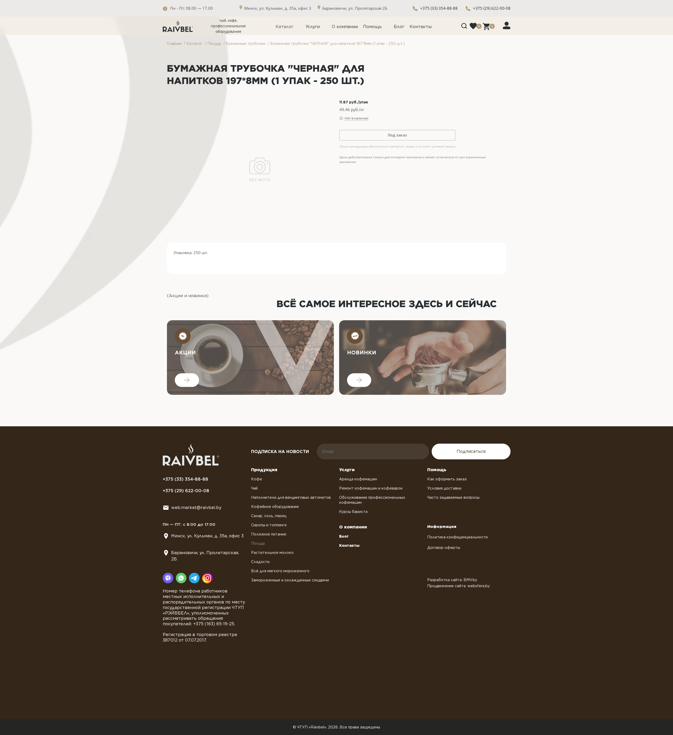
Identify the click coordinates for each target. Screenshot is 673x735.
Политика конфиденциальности (457, 537)
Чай (254, 488)
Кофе (256, 479)
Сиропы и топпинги (269, 525)
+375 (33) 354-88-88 (439, 8)
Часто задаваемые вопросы (453, 497)
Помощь (372, 26)
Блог (399, 26)
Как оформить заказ (447, 479)
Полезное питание (268, 534)
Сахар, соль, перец (269, 516)
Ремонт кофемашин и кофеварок (371, 488)
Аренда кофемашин (358, 479)
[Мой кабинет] (507, 25)
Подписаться (471, 451)
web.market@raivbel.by (196, 507)
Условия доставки (444, 488)
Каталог (284, 26)
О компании (345, 26)
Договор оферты (443, 547)
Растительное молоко (272, 552)
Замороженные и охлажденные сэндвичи (290, 580)
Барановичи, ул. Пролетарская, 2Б (205, 555)
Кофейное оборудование (275, 507)
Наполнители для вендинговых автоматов (291, 497)
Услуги (312, 26)
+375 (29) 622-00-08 (492, 8)
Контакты (421, 26)
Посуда (258, 543)
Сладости (260, 562)
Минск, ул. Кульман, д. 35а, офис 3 (207, 535)
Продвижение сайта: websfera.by (458, 586)
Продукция (264, 469)
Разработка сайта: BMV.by (452, 580)
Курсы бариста (353, 512)
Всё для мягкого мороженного (280, 571)
